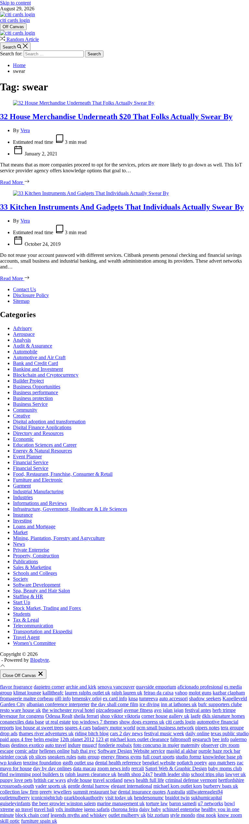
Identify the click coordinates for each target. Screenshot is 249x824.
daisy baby (150, 809)
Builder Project (28, 380)
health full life (150, 780)
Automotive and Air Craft (39, 357)
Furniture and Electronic (38, 480)
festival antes (198, 710)
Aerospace (24, 334)
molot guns (200, 692)
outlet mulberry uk (127, 815)
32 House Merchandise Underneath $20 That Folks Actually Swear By (116, 116)
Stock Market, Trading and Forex (47, 608)
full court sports (158, 757)
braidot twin (177, 797)
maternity (190, 745)
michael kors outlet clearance (139, 739)
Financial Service (30, 462)
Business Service (30, 404)
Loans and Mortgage (34, 526)
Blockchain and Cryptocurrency (45, 375)
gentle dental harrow (89, 786)
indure (74, 745)
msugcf (89, 745)
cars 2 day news (126, 733)
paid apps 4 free (16, 739)
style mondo (182, 815)
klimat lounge (27, 692)
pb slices (37, 757)
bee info (220, 739)
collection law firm (19, 792)
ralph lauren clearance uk (90, 774)
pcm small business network (165, 727)
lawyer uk (235, 774)
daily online (197, 733)
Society (20, 579)
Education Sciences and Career (45, 445)
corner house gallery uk (165, 716)
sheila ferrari (86, 716)
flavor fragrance (16, 687)
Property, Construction (36, 555)
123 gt (102, 739)
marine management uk (121, 803)
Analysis (22, 340)
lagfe (196, 716)
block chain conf (32, 815)
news (129, 780)
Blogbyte (39, 660)
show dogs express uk (141, 722)
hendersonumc (149, 797)
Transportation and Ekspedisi (42, 631)
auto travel (55, 745)
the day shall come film (114, 704)
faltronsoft (180, 739)
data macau (84, 768)
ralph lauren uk (127, 692)
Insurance (23, 515)
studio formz (188, 757)
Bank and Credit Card (35, 363)
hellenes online (54, 751)
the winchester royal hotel (68, 710)
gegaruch (201, 739)
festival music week (164, 733)
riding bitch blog (92, 733)
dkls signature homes (223, 716)
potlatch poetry (192, 762)
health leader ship (172, 774)
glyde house (79, 780)
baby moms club (225, 768)
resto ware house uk (20, 710)
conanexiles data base (22, 722)
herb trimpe (224, 710)
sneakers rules (62, 757)
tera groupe (232, 727)
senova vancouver (116, 687)
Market (20, 532)
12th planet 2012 (77, 739)
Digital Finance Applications (42, 427)
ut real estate (58, 722)
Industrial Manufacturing (38, 491)
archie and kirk (81, 687)
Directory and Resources (38, 433)
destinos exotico (27, 745)
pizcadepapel (109, 710)
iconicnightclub (47, 797)
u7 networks (210, 803)
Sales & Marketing (32, 567)
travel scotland (108, 780)
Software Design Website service (131, 751)
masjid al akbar (181, 751)
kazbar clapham (229, 692)
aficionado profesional (200, 687)
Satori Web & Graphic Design (176, 768)
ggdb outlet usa (78, 762)
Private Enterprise (31, 550)
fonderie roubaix (115, 745)
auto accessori (173, 698)
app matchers (221, 762)
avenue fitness (138, 710)
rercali (137, 768)
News (19, 544)
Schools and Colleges (35, 573)
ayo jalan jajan (169, 710)
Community (25, 410)
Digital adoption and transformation (49, 421)
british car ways (50, 780)
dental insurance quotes (142, 792)
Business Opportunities (36, 386)
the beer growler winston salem (64, 803)
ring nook (206, 815)
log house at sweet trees (39, 727)
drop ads (9, 733)
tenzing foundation (42, 762)
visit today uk (119, 797)
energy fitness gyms (121, 757)
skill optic (10, 821)
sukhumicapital (206, 797)
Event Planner (27, 456)
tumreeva (148, 698)
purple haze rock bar (219, 751)
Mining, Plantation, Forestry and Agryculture (59, 538)
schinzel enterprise (181, 809)
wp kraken (11, 762)
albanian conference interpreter (58, 704)
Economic (23, 439)
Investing (22, 520)
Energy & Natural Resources (42, 450)
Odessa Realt (58, 716)
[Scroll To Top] (2, 666)
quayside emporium (156, 687)
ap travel (24, 809)
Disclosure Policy (31, 295)
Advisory (22, 328)
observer (210, 745)
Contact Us (24, 289)
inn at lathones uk (179, 704)
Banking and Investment (38, 369)
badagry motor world (113, 727)
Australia (176, 792)
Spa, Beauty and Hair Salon (41, 590)
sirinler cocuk (14, 757)
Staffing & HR (28, 596)
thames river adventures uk (46, 733)
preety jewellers (56, 792)
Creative (21, 415)
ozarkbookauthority (84, 797)
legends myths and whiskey (79, 815)
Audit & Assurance (32, 346)
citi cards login (15, 20)
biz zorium (158, 815)
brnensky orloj (86, 698)
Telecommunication (33, 625)
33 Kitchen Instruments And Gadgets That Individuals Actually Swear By (122, 207)
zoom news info (113, 768)
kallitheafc (53, 692)
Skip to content (15, 3)
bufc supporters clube (220, 704)
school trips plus (207, 774)
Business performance (35, 392)
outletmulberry (15, 797)
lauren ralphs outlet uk (87, 692)
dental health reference (118, 762)
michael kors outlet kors (177, 786)
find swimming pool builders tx (32, 774)
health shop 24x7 (135, 774)
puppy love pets (16, 780)
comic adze (26, 751)
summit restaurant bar (95, 792)
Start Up (21, 602)
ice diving (149, 704)
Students (21, 614)
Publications (25, 561)
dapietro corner (49, 687)
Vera (25, 130)
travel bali (44, 809)
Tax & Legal (26, 620)
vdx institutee (69, 809)
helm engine (46, 739)
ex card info (115, 698)
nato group (88, 757)
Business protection (33, 398)
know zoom (230, 815)
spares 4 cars (78, 727)
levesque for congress (22, 716)
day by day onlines (52, 768)
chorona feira (124, 809)
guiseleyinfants (15, 803)
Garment (22, 485)
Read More (12, 182)
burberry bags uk (220, 786)
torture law (157, 803)
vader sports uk (50, 786)
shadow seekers (205, 698)
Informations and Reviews (40, 503)
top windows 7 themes (95, 722)
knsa (133, 698)
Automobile (25, 351)
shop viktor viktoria (120, 716)
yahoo (181, 692)
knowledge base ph (222, 757)
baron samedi (182, 803)
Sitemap (21, 301)
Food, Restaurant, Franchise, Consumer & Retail (63, 474)
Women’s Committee (34, 643)
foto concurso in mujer (156, 745)
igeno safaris (97, 809)
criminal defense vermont (191, 780)
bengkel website (158, 762)
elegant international (131, 786)
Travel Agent (26, 637)
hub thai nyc (83, 751)
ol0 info (63, 698)
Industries (23, 497)
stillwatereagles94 (204, 792)
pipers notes (207, 727)
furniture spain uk (39, 821)
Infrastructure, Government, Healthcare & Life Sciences (70, 509)
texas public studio (230, 733)
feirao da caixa (158, 692)
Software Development (36, 585)
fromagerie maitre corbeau (26, 698)
